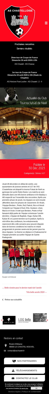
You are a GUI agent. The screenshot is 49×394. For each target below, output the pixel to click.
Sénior (38, 173)
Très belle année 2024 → (36, 292)
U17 (43, 173)
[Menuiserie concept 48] (40, 317)
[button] (12, 299)
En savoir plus (24, 388)
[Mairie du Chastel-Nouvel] (24, 322)
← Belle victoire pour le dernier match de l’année (22, 288)
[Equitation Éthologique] (9, 318)
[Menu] (46, 23)
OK (36, 388)
